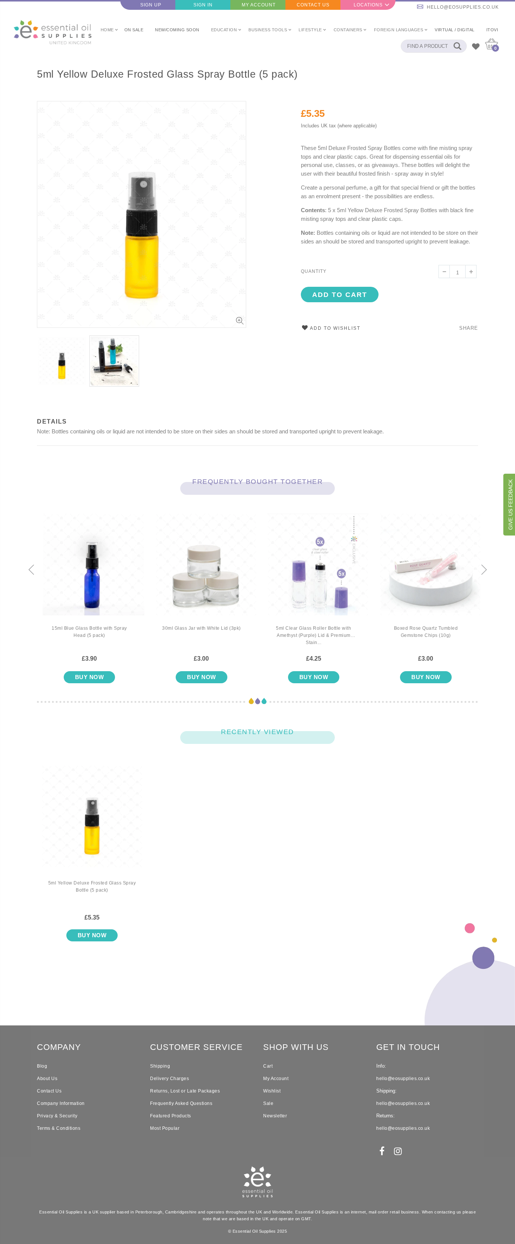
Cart (268, 1066)
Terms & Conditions (58, 1128)
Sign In (203, 5)
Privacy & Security (57, 1116)
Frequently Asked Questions (181, 1103)
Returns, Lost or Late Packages (185, 1091)
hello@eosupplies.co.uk (463, 7)
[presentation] (31, 570)
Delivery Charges (169, 1078)
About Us (47, 1078)
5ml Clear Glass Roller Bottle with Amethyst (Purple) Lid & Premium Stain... (313, 635)
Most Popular (164, 1128)
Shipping (160, 1066)
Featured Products (170, 1116)
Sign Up (150, 5)
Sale (268, 1103)
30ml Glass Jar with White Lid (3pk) (201, 628)
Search (457, 46)
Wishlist (271, 1091)
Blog (42, 1066)
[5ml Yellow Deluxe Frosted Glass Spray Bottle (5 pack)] (92, 823)
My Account (259, 5)
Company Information (61, 1103)
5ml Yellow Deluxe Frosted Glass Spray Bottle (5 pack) (167, 74)
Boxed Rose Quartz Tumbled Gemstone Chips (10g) (426, 632)
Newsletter (275, 1116)
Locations (368, 5)
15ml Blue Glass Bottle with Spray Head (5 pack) (89, 632)
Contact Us (313, 5)
